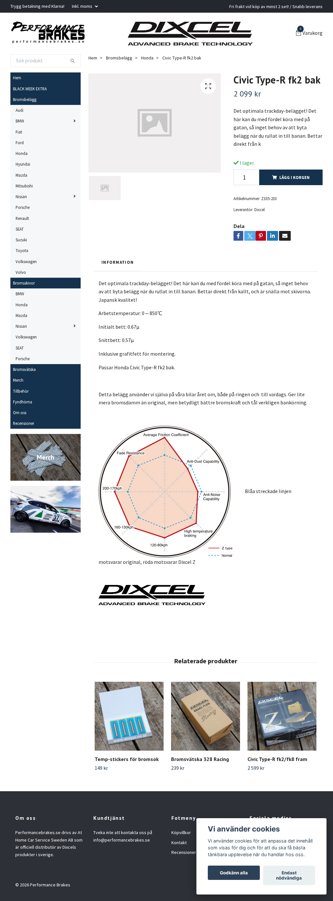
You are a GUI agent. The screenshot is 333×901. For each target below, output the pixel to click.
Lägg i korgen (294, 177)
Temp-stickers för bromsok (127, 759)
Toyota (22, 250)
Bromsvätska (24, 369)
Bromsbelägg (24, 99)
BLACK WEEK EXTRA (30, 88)
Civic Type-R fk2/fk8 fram (277, 759)
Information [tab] (117, 262)
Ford (20, 142)
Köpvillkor (181, 832)
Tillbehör (21, 391)
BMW (20, 120)
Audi (19, 110)
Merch (18, 380)
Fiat (19, 131)
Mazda (21, 175)
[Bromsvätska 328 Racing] (205, 716)
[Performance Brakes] (48, 33)
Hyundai (23, 164)
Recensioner (23, 423)
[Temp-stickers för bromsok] (129, 716)
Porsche (23, 207)
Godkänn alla (234, 872)
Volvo (21, 272)
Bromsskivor (24, 283)
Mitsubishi (24, 185)
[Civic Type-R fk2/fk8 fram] (281, 716)
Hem (17, 77)
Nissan (21, 196)
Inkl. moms (82, 6)
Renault (22, 218)
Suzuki (21, 239)
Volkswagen (26, 261)
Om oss (19, 412)
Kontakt (179, 842)
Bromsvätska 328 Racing (200, 759)
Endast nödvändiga (289, 875)
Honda (22, 153)
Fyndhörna (22, 401)
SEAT (20, 229)
